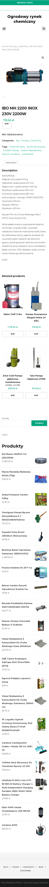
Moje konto (28, 867)
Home (5, 46)
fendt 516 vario (16, 147)
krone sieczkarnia (36, 147)
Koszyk (16, 867)
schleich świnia (10, 150)
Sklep (41, 867)
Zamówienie (25, 871)
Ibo (17, 140)
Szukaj (5, 418)
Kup (7, 124)
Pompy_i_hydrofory (19, 46)
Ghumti (26, 883)
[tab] (11, 162)
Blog (6, 867)
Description (11, 162)
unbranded (27, 154)
